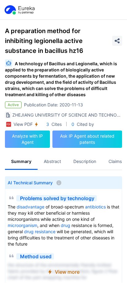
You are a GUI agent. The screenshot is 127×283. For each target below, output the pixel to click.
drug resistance (39, 231)
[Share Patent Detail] (117, 41)
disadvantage (30, 206)
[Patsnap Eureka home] (19, 10)
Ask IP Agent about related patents (87, 139)
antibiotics (95, 206)
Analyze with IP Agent (27, 139)
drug (65, 225)
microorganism (22, 225)
